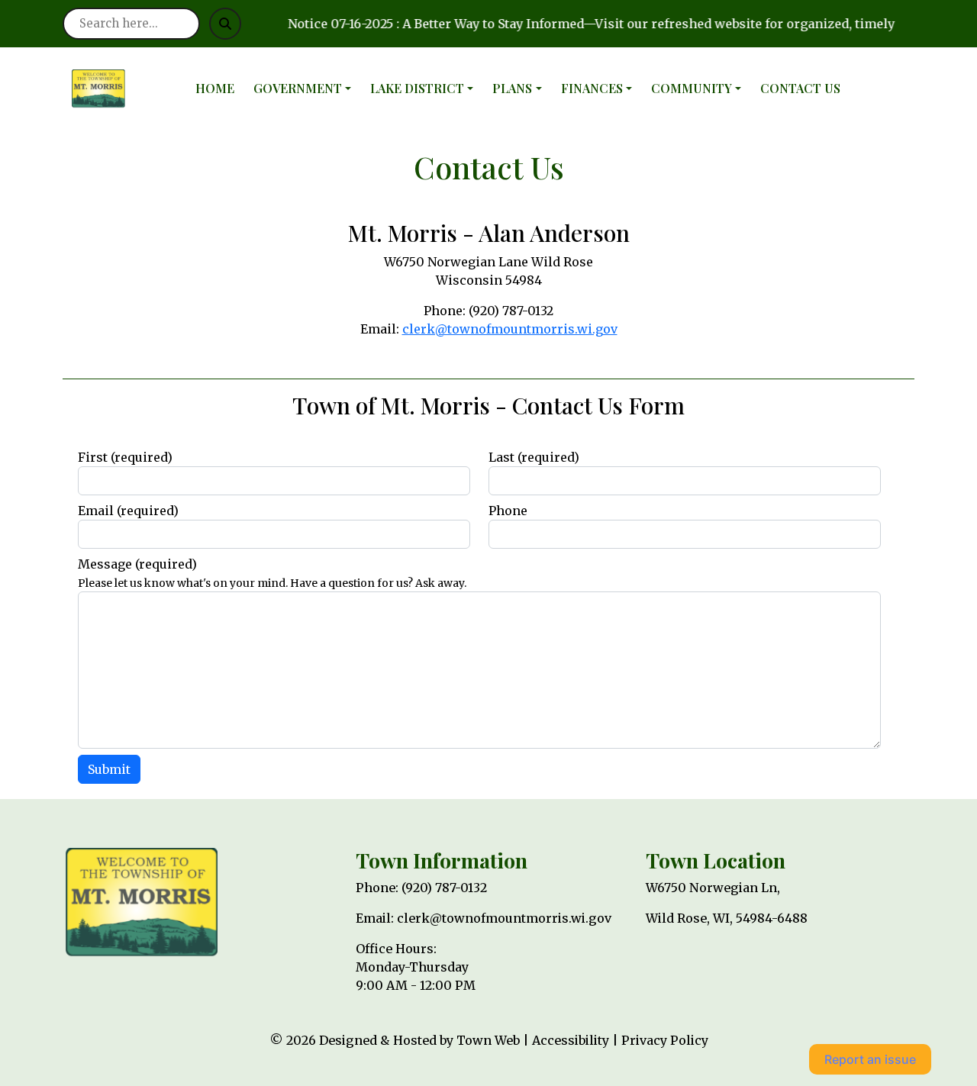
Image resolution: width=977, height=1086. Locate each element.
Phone (507, 510)
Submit (109, 769)
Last (533, 457)
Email (128, 510)
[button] (305, 88)
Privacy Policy (664, 1040)
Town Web (488, 1040)
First (125, 457)
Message (137, 564)
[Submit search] (225, 24)
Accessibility (570, 1040)
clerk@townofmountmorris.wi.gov (509, 329)
